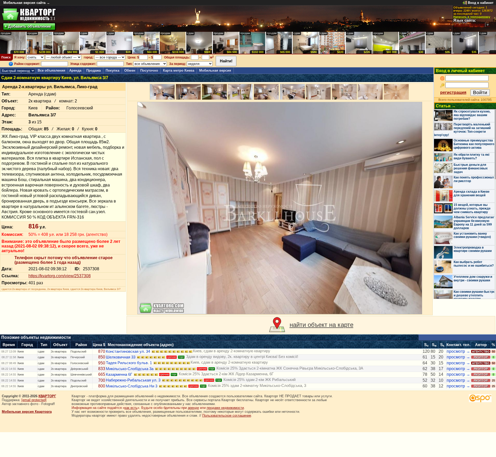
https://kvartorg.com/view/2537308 (59, 276)
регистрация (453, 92)
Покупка (112, 70)
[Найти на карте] (277, 325)
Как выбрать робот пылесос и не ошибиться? (474, 263)
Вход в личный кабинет (460, 71)
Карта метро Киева (178, 70)
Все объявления (51, 70)
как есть (131, 408)
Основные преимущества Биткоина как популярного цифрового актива (474, 144)
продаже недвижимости (225, 408)
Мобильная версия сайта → (26, 3)
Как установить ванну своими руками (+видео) (472, 235)
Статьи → (446, 106)
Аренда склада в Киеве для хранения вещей (472, 193)
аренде (193, 408)
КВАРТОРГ (47, 396)
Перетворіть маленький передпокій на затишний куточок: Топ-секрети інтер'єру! (462, 130)
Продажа (93, 70)
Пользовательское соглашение (226, 415)
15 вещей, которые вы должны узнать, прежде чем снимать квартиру (472, 208)
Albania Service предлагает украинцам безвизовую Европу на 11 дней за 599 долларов (474, 222)
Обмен (129, 70)
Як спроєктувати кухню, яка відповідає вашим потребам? (472, 115)
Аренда (75, 70)
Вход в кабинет (480, 3)
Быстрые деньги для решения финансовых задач (471, 168)
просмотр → (458, 351)
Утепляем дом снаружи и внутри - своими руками (473, 278)
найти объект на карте (321, 324)
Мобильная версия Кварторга (27, 412)
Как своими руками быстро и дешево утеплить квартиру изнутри (474, 295)
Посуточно (149, 70)
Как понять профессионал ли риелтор (474, 179)
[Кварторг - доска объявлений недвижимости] (28, 14)
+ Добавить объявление (28, 26)
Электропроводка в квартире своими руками (473, 249)
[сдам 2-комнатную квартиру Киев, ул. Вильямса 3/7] (279, 208)
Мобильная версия (215, 70)
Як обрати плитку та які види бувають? (471, 156)
